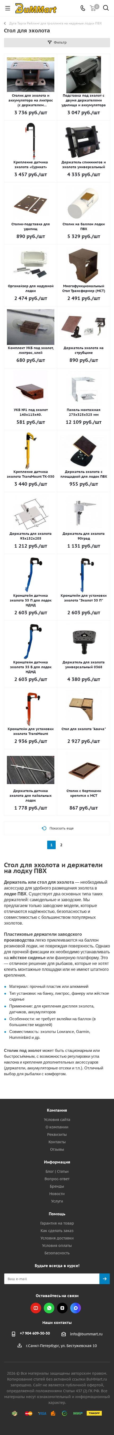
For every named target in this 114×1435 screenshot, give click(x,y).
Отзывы (57, 1149)
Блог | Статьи (57, 1171)
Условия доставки (57, 1238)
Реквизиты (57, 1134)
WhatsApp (49, 1308)
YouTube (35, 1308)
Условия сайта (57, 1119)
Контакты (57, 1142)
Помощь (57, 1213)
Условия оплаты (57, 1245)
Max (75, 1308)
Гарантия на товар (57, 1223)
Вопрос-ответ (57, 1178)
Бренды (57, 1186)
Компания (57, 1110)
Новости (57, 1193)
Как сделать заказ (57, 1230)
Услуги (57, 1201)
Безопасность (57, 1253)
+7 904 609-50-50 (35, 1333)
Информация (57, 1162)
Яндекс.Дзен (62, 1308)
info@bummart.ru (86, 1334)
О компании (57, 1127)
